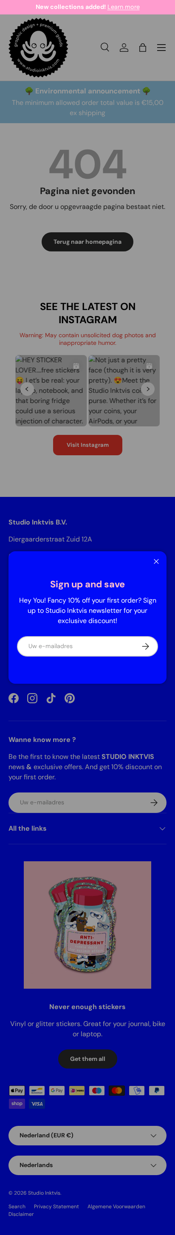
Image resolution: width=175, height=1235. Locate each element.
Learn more (123, 7)
